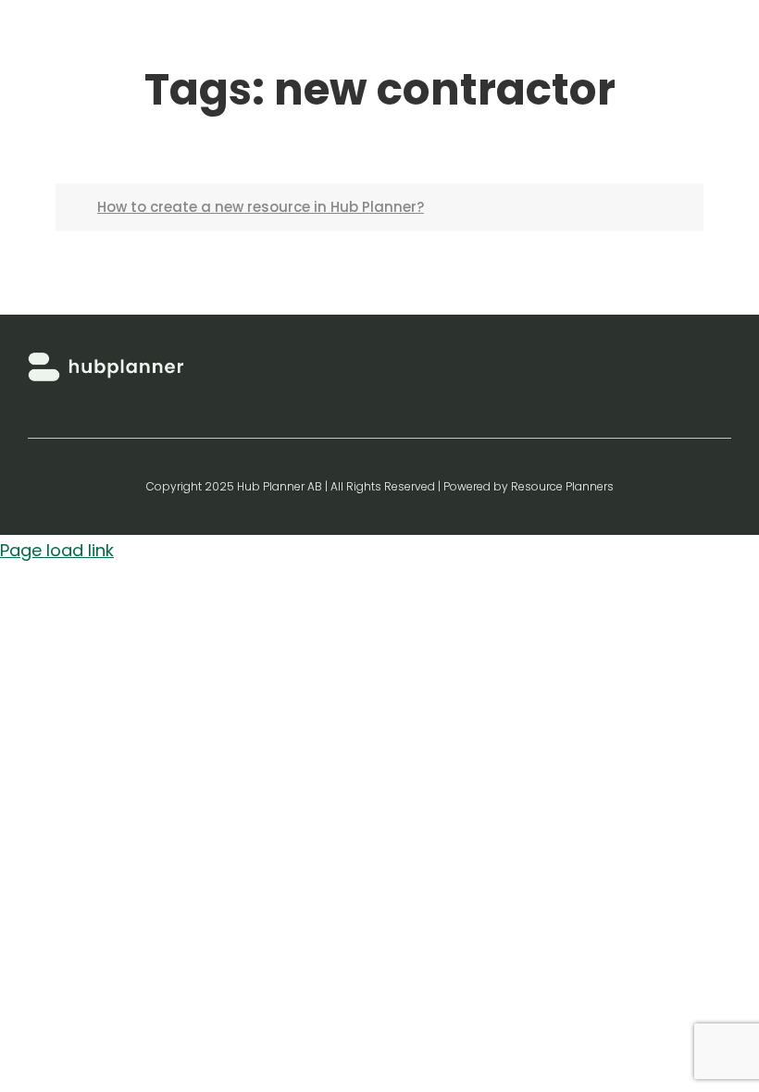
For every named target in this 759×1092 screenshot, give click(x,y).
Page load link (57, 550)
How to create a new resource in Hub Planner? (260, 207)
